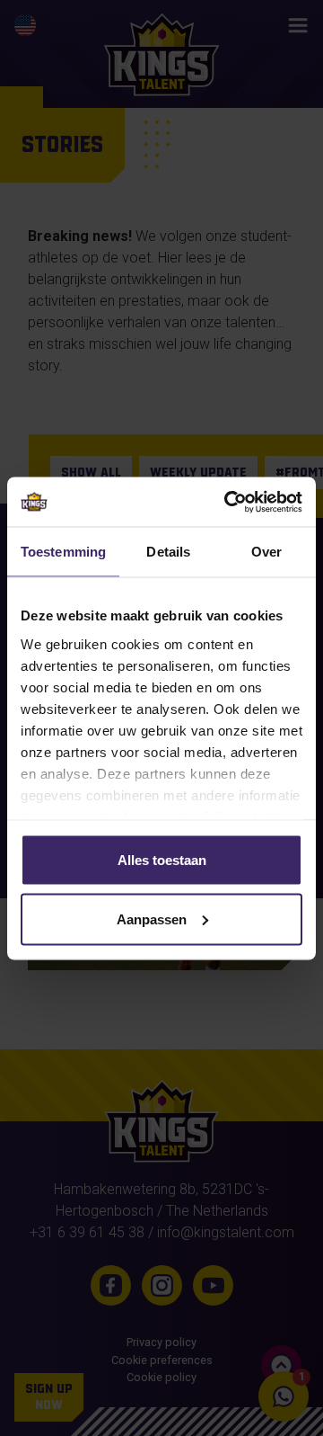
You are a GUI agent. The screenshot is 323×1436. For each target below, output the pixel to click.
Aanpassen (152, 918)
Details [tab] (168, 551)
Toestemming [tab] (63, 551)
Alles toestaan (162, 860)
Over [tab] (266, 551)
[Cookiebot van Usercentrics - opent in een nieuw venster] (227, 501)
